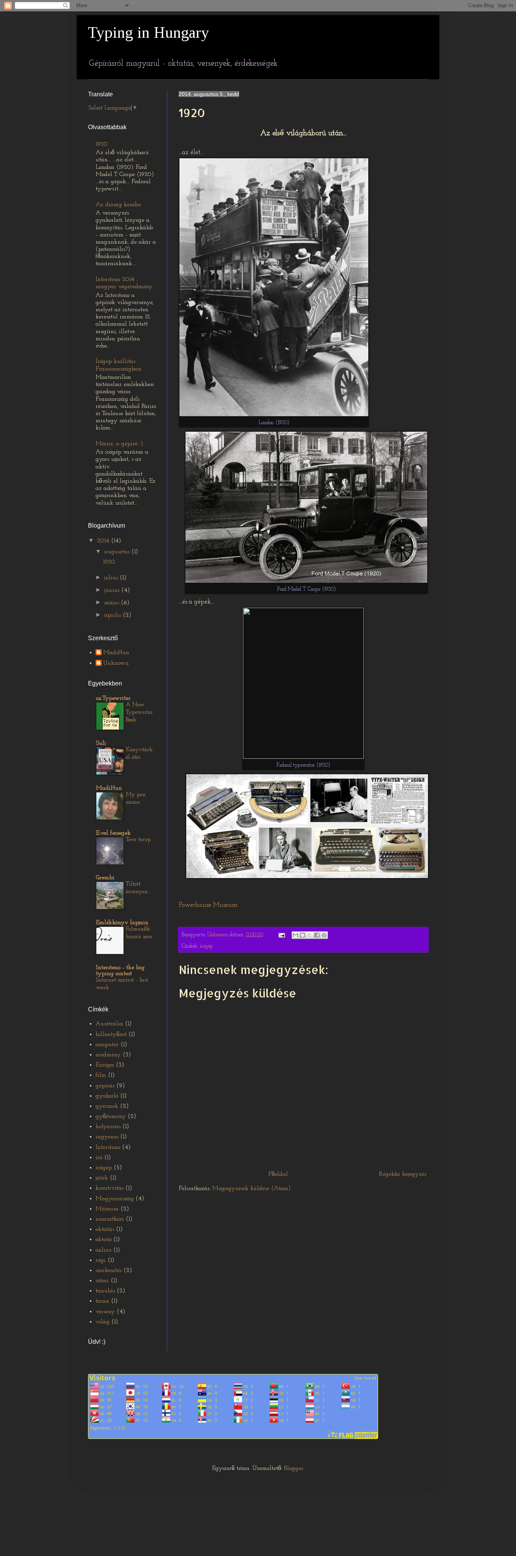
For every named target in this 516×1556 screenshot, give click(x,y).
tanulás (105, 1291)
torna (102, 1301)
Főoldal (278, 1174)
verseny (105, 1312)
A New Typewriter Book (139, 712)
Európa (105, 1065)
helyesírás (108, 1127)
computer (107, 1045)
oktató (103, 1239)
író (99, 1158)
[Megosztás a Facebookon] (317, 935)
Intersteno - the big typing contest (120, 971)
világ (103, 1322)
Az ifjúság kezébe (118, 205)
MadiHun (116, 653)
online (103, 1250)
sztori (102, 1281)
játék (102, 1178)
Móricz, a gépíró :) (119, 444)
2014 (104, 541)
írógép (206, 946)
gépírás (105, 1086)
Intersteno (108, 1147)
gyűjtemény (111, 1116)
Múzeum (107, 1209)
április (113, 615)
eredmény (108, 1055)
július (112, 578)
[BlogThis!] (302, 935)
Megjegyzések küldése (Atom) (251, 1189)
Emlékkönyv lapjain (122, 923)
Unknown (116, 663)
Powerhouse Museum (208, 905)
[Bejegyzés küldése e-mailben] (281, 935)
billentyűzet (111, 1034)
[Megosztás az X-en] (310, 935)
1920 (102, 144)
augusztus (117, 552)
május (112, 603)
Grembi (105, 878)
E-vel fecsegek (113, 833)
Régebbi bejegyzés (402, 1174)
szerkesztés (109, 1270)
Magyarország (115, 1199)
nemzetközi (110, 1219)
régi (101, 1260)
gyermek (107, 1106)
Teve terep (138, 840)
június (112, 590)
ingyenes (107, 1137)
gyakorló (107, 1096)
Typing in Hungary (148, 32)
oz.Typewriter (113, 698)
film (101, 1075)
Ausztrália (109, 1024)
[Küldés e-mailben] (295, 935)
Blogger (293, 1468)
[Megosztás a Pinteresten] (324, 935)
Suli (101, 743)
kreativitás (110, 1188)
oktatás (105, 1229)
